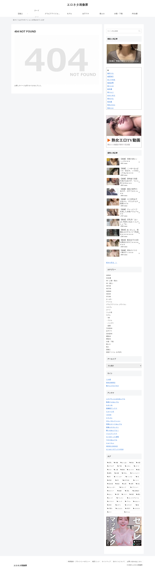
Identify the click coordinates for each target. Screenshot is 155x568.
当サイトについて (119, 561)
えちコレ (109, 418)
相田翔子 (110, 76)
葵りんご (110, 92)
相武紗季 (110, 83)
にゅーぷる (110, 411)
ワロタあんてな (111, 440)
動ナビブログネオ (112, 386)
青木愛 (109, 102)
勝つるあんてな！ (112, 430)
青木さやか (111, 105)
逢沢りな (110, 73)
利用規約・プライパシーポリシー (79, 561)
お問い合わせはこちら (134, 561)
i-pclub (108, 414)
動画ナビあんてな (112, 402)
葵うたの (110, 86)
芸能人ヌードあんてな (114, 424)
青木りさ (110, 108)
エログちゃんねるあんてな (115, 399)
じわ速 (108, 379)
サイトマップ (106, 561)
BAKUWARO (110, 382)
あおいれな (111, 95)
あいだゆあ (111, 79)
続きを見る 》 (111, 262)
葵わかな (110, 98)
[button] (139, 31)
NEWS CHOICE (112, 446)
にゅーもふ (110, 443)
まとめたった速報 (112, 437)
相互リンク (96, 561)
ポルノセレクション (113, 421)
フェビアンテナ (111, 433)
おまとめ (109, 405)
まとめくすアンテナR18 (114, 449)
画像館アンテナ (111, 408)
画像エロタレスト (112, 427)
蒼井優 (109, 89)
